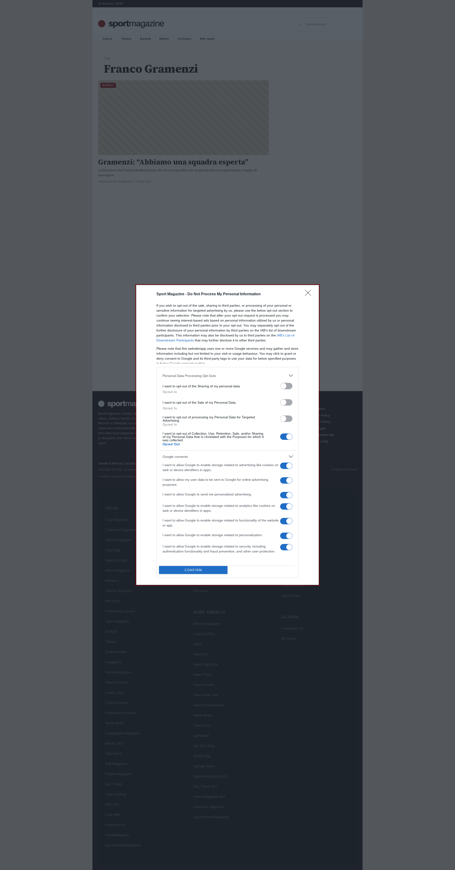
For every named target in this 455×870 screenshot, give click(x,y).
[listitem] (227, 375)
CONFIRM (193, 570)
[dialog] (227, 435)
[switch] (286, 386)
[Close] (309, 294)
